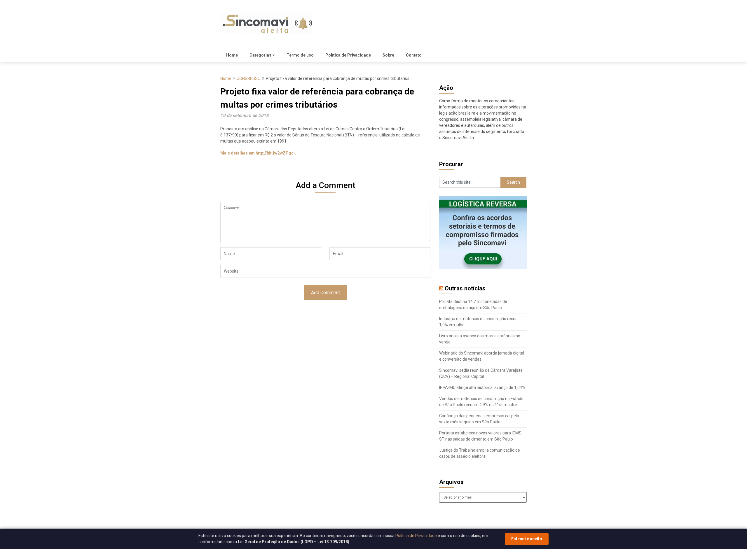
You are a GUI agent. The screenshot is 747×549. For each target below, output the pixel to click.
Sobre (388, 55)
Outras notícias (465, 288)
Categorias (260, 55)
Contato (414, 55)
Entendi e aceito (526, 538)
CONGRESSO (249, 78)
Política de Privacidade (348, 55)
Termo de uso (300, 55)
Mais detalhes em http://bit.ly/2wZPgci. (258, 153)
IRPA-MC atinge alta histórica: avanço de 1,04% (482, 387)
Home (232, 55)
